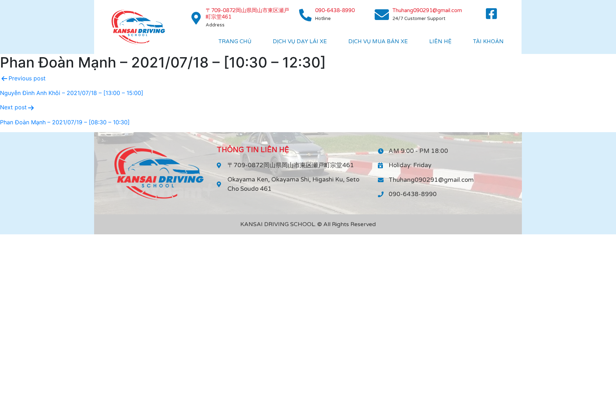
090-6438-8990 (335, 10)
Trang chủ (235, 41)
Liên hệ (440, 41)
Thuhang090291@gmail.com (427, 10)
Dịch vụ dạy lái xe (300, 41)
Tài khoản (488, 41)
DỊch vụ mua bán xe (378, 41)
